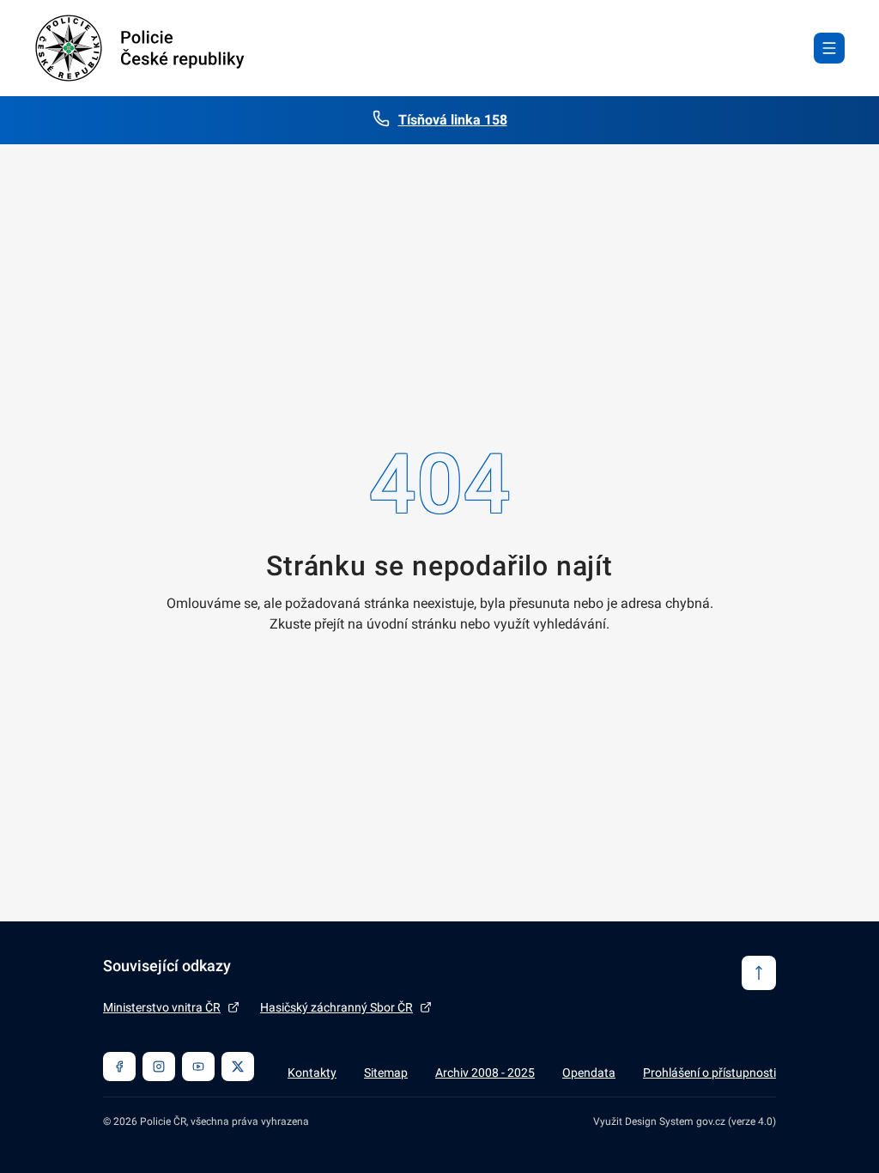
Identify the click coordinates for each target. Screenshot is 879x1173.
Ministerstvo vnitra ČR (162, 1007)
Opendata (588, 1072)
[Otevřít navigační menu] (829, 48)
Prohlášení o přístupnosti (709, 1072)
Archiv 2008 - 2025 (485, 1072)
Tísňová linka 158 (452, 120)
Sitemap (386, 1072)
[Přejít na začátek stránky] (759, 973)
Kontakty (312, 1072)
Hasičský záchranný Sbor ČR (336, 1007)
